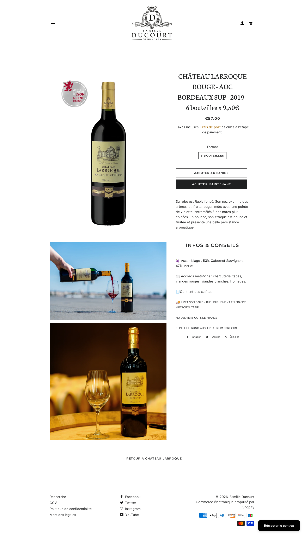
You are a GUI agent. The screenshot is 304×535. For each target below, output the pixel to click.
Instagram (132, 509)
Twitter (130, 503)
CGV (53, 503)
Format (212, 147)
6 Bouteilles (212, 155)
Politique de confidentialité (71, 509)
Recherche (58, 497)
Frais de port (210, 127)
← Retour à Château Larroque (152, 458)
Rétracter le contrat (279, 526)
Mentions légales (63, 515)
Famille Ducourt (242, 497)
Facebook (132, 497)
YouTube (131, 515)
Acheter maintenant (211, 184)
